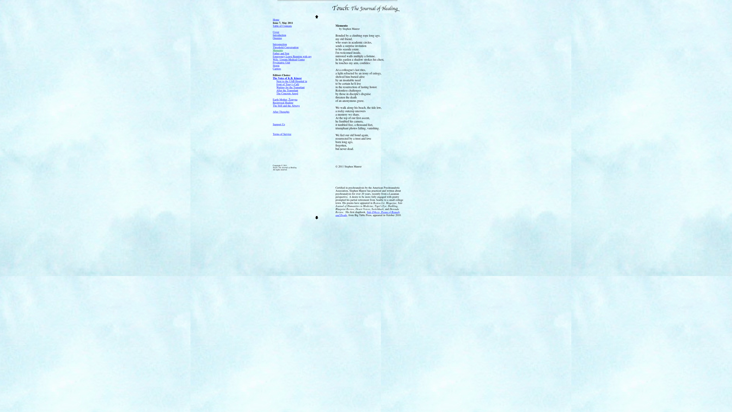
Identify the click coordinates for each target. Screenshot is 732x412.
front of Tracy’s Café (287, 84)
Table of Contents (282, 26)
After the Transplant (287, 90)
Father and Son (281, 53)
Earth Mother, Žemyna (285, 99)
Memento (278, 50)
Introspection (280, 44)
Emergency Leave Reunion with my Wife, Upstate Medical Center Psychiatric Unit (292, 59)
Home (276, 19)
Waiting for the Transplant (290, 87)
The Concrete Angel (287, 93)
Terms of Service (282, 134)
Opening (277, 38)
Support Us (279, 124)
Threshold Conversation (286, 47)
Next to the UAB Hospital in (291, 81)
